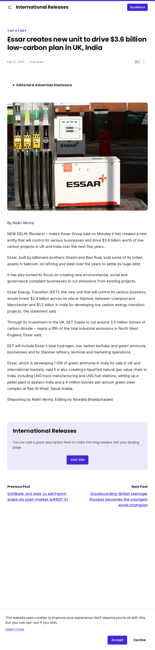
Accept (117, 640)
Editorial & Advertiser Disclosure (44, 85)
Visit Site (77, 459)
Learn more (14, 629)
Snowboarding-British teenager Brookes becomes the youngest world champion (119, 499)
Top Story (17, 31)
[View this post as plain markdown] (137, 62)
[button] (10, 7)
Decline (140, 640)
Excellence (137, 7)
